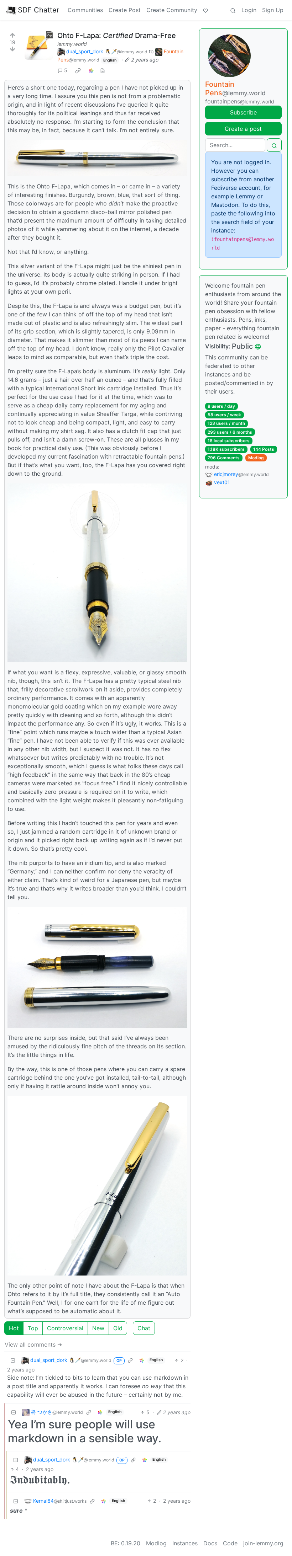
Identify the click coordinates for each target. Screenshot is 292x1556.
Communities (85, 10)
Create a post (243, 128)
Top (33, 1328)
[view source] (102, 70)
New (98, 1328)
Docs (210, 1543)
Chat (143, 1328)
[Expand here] (39, 45)
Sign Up (272, 10)
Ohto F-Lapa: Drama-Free (116, 35)
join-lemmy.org (263, 1543)
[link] (78, 70)
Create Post (125, 10)
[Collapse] (13, 1360)
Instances (185, 1543)
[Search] (233, 10)
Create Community (171, 10)
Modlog (256, 457)
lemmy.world (72, 44)
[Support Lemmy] (205, 10)
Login (248, 10)
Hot (14, 1328)
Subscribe (243, 112)
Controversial (65, 1328)
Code (230, 1543)
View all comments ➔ (33, 1344)
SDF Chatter (38, 10)
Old (117, 1328)
